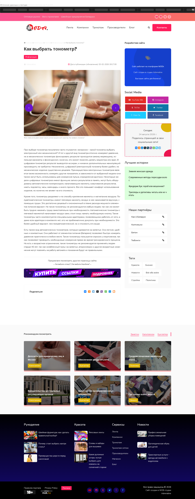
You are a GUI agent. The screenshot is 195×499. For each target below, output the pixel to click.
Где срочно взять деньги (142, 394)
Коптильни (136, 224)
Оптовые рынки (32, 16)
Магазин (116, 458)
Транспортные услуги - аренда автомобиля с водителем (158, 457)
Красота (135, 265)
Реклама (66, 488)
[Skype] (156, 148)
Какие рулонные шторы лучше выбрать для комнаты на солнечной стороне (97, 461)
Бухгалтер (163, 334)
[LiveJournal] (148, 148)
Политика (150, 280)
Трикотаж (98, 27)
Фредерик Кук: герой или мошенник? (146, 186)
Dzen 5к (136, 115)
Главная (29, 43)
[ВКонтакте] (85, 292)
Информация (58, 43)
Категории (38, 43)
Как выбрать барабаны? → (81, 264)
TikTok (137, 107)
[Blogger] (114, 292)
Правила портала (32, 488)
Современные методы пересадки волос (148, 179)
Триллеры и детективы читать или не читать (148, 194)
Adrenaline (31, 64)
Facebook (159, 115)
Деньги (133, 400)
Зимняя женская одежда (141, 171)
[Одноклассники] (89, 292)
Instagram (159, 100)
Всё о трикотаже (50, 16)
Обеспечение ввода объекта (93, 359)
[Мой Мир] (110, 292)
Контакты (162, 27)
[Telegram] (93, 292)
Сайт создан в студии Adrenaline (148, 72)
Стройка (135, 280)
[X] (97, 292)
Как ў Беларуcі (138, 216)
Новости (135, 272)
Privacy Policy (51, 488)
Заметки (135, 334)
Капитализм (148, 334)
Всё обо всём (152, 272)
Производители (116, 27)
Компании (83, 27)
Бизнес (149, 265)
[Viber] (101, 292)
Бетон (134, 232)
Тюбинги (135, 240)
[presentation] (29, 108)
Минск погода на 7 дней (40, 5)
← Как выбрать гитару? (61, 264)
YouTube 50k (137, 100)
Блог (132, 27)
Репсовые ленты (96, 432)
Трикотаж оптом (120, 448)
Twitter (160, 107)
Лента (69, 27)
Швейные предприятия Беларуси (78, 16)
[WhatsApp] (105, 292)
